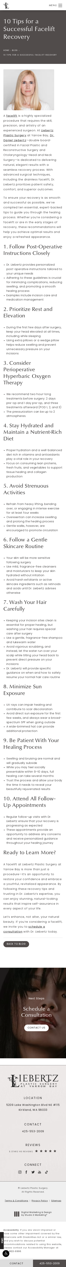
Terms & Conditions (16, 1201)
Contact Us (36, 1028)
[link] (33, 1131)
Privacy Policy (40, 1201)
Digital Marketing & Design (36, 1214)
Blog (15, 50)
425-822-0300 (12, 1251)
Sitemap (56, 1201)
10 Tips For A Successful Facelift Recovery (30, 55)
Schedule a (36, 1011)
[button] (6, 1253)
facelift (11, 116)
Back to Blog (16, 944)
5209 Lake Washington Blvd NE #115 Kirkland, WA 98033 (33, 1107)
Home (6, 50)
